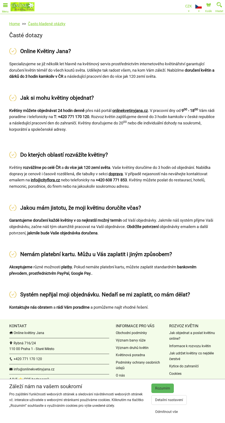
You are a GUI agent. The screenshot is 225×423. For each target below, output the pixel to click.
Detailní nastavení (169, 400)
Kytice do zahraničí (184, 366)
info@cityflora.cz (45, 180)
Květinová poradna (130, 355)
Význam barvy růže (130, 340)
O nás (120, 375)
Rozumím (162, 388)
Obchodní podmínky (131, 333)
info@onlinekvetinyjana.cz (33, 369)
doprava (116, 174)
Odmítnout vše (166, 412)
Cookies (175, 374)
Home (14, 23)
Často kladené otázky (46, 23)
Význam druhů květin (132, 348)
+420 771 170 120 (27, 359)
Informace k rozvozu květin (190, 346)
